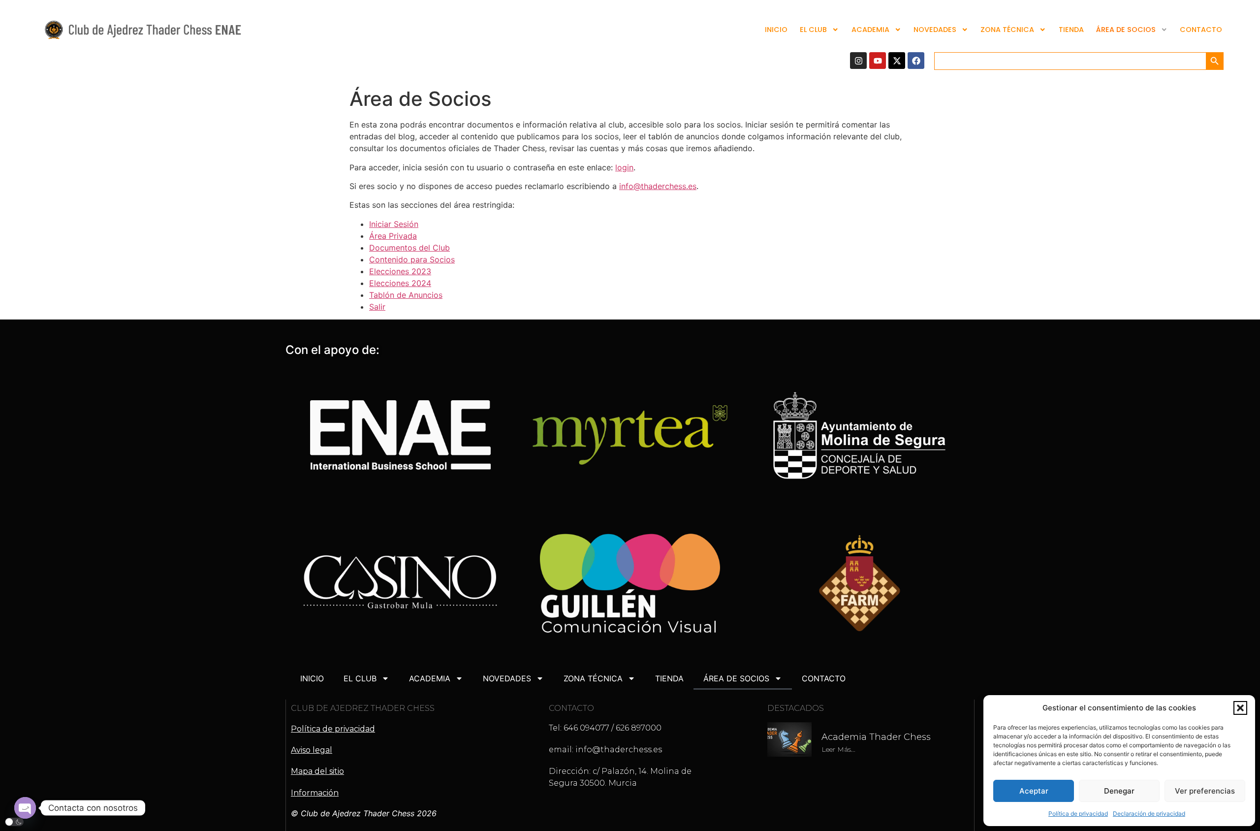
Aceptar (1033, 791)
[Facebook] (916, 60)
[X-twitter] (896, 60)
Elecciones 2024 (400, 283)
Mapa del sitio (317, 771)
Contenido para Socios (412, 259)
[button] (1240, 708)
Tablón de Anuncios (405, 295)
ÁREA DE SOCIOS (1126, 29)
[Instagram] (858, 60)
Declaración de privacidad (1149, 813)
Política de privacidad (1078, 813)
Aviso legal (311, 750)
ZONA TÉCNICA (1007, 29)
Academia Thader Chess (876, 737)
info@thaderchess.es (657, 186)
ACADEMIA (870, 29)
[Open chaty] (25, 808)
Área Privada (393, 236)
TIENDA (1071, 29)
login (624, 167)
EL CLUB (813, 29)
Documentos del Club (409, 248)
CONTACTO (1201, 29)
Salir (377, 307)
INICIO (776, 29)
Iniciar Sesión (393, 224)
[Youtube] (877, 60)
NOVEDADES (935, 29)
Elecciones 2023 (400, 271)
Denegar (1119, 791)
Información (315, 793)
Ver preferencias (1205, 791)
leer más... (838, 749)
